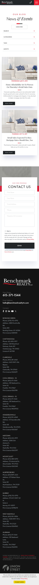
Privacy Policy (30, 239)
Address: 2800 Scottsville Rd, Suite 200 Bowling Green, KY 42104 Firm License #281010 (11, 328)
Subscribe (19, 27)
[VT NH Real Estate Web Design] (11, 568)
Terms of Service (8, 252)
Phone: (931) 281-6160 (10, 360)
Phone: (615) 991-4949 (10, 417)
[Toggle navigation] (36, 2)
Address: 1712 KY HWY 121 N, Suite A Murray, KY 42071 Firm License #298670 (11, 503)
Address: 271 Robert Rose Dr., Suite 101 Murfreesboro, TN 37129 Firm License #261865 (11, 482)
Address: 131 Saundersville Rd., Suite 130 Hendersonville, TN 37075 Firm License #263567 (11, 425)
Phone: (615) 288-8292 (10, 459)
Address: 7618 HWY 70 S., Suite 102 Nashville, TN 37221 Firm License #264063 (11, 522)
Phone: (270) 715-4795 (10, 496)
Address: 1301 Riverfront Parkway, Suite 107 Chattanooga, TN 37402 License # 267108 (11, 347)
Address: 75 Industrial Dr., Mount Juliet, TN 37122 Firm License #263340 (11, 463)
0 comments (6, 58)
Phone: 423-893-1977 (10, 341)
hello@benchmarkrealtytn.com (16, 302)
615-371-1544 (12, 295)
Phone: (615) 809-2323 (10, 475)
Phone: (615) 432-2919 (10, 438)
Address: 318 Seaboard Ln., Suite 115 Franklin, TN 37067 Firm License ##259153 (12, 405)
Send (19, 246)
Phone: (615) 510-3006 (10, 516)
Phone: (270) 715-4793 (10, 321)
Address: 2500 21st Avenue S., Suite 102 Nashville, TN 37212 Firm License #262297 (10, 445)
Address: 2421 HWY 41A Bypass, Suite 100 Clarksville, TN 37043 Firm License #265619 (11, 367)
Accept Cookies (19, 582)
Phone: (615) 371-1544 (10, 381)
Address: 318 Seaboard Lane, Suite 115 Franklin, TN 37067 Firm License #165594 (10, 542)
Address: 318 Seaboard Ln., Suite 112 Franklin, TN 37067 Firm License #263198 (12, 386)
